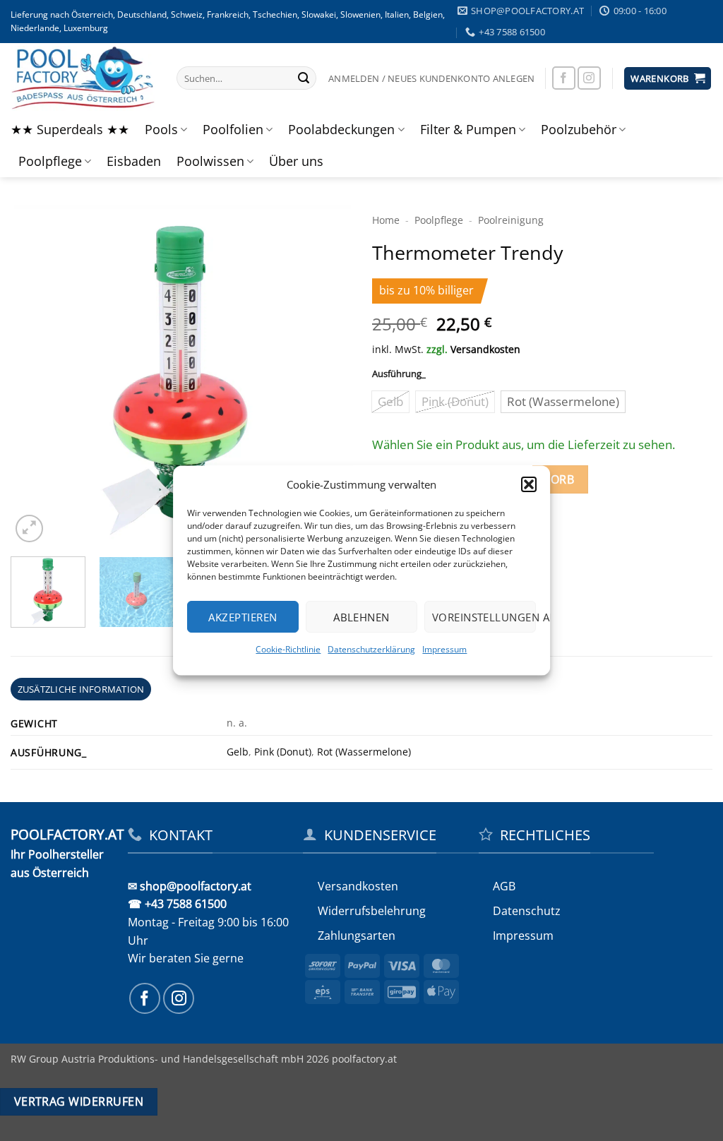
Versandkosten (485, 349)
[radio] (390, 401)
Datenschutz (527, 911)
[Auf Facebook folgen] (563, 78)
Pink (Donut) (282, 751)
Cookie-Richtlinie (288, 649)
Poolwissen (210, 161)
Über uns (296, 161)
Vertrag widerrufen (78, 1101)
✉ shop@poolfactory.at (189, 886)
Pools (161, 129)
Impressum (445, 649)
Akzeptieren (243, 617)
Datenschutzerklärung (372, 649)
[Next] (326, 376)
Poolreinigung (511, 220)
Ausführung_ (399, 374)
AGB (504, 886)
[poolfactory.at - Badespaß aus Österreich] (83, 78)
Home (386, 220)
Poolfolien (233, 129)
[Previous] (35, 376)
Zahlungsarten (356, 935)
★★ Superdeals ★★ (70, 129)
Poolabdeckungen (341, 129)
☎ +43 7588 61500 (177, 904)
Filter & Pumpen (468, 129)
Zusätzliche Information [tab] (81, 689)
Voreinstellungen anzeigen (484, 617)
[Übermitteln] (304, 78)
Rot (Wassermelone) (364, 751)
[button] (529, 484)
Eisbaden (134, 161)
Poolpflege (50, 161)
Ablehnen (361, 617)
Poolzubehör (578, 129)
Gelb (238, 751)
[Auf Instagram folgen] (589, 78)
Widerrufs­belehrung (372, 911)
